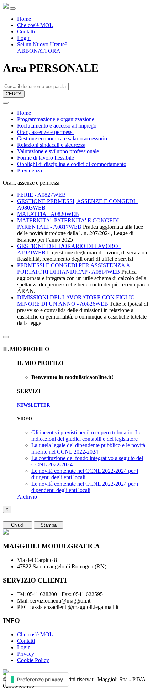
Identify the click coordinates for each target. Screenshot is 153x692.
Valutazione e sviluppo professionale (58, 151)
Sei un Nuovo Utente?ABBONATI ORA (42, 47)
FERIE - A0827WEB (41, 195)
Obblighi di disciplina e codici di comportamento (71, 164)
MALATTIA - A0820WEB (48, 214)
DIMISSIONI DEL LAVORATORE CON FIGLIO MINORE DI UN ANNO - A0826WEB (76, 300)
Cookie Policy (33, 660)
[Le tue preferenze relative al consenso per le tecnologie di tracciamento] (37, 679)
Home (24, 19)
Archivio (27, 497)
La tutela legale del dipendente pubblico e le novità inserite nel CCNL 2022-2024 (88, 448)
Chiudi (17, 525)
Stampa (49, 525)
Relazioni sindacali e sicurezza (51, 145)
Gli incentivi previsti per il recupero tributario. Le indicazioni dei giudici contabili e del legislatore (86, 435)
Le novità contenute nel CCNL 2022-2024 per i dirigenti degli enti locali (84, 474)
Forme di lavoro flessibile (45, 158)
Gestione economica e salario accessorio (62, 138)
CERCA (14, 94)
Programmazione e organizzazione (55, 119)
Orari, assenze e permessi (45, 132)
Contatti (26, 32)
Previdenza (29, 170)
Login (24, 38)
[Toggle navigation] (13, 8)
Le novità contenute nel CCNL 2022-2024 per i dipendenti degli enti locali (84, 487)
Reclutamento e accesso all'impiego (56, 126)
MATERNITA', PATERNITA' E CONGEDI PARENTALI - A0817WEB (68, 223)
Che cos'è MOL (35, 25)
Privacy (25, 654)
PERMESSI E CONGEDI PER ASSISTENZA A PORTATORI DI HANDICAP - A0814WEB (73, 268)
